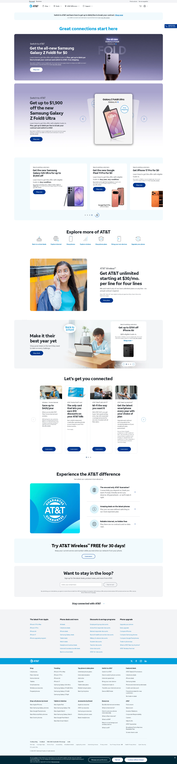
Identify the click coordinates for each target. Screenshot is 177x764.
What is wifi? (106, 728)
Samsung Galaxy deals (67, 635)
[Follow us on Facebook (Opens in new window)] (136, 661)
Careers (128, 717)
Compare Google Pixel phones (129, 638)
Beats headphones (84, 717)
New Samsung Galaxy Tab (62, 708)
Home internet (34, 678)
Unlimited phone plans (85, 672)
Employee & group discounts (99, 624)
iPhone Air (33, 631)
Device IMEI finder (107, 691)
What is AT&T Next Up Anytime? (130, 645)
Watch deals (64, 641)
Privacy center (104, 744)
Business (39, 1)
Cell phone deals (65, 628)
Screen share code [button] (132, 732)
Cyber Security (142, 744)
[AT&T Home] (34, 6)
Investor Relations (131, 711)
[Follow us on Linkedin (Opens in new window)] (145, 661)
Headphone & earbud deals (68, 645)
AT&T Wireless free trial (127, 648)
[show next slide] (133, 364)
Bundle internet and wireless (111, 704)
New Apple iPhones (36, 704)
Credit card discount (132, 688)
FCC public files (34, 747)
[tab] (85, 215)
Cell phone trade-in (108, 685)
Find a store (133, 1)
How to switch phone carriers (111, 675)
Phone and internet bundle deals (136, 685)
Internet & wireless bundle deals (70, 648)
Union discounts (95, 648)
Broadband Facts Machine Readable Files (134, 728)
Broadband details (69, 744)
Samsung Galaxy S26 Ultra (62, 685)
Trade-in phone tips (126, 641)
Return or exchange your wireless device (110, 723)
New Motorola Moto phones (38, 714)
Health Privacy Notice (130, 744)
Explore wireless (85, 244)
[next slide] (144, 119)
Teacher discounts (96, 645)
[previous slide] (83, 119)
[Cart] (140, 6)
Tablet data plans (83, 685)
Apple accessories (83, 704)
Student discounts (96, 641)
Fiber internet (34, 675)
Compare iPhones (125, 631)
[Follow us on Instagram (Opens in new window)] (140, 661)
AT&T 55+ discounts (96, 652)
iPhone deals (64, 631)
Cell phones (33, 672)
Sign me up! (110, 584)
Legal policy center (81, 744)
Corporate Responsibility (134, 714)
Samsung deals (131, 681)
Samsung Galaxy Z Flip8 (61, 694)
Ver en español (143, 1)
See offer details (105, 17)
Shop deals (36, 353)
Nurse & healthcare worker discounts (101, 635)
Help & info (129, 721)
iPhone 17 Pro (34, 628)
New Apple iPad (59, 704)
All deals (62, 624)
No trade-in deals (131, 696)
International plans (84, 675)
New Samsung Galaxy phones (39, 708)
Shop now (36, 70)
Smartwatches (34, 685)
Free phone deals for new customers (134, 692)
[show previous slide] (124, 364)
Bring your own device (109, 681)
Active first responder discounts (100, 628)
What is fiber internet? (109, 716)
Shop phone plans (101, 244)
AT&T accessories (83, 708)
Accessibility (59, 744)
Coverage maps (41, 744)
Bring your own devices (119, 244)
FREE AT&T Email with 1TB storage (56, 741)
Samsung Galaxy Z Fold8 (61, 691)
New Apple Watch (59, 711)
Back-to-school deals (39, 244)
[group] (40, 668)
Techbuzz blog (33, 741)
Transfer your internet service (111, 688)
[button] (97, 215)
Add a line (81, 678)
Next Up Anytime (83, 691)
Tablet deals (63, 638)
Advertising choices (93, 744)
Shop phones (71, 244)
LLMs (68, 741)
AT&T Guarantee (131, 724)
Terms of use (50, 744)
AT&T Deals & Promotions (134, 672)
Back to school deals (66, 652)
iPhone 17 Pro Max (35, 624)
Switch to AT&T (107, 672)
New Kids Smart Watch (61, 721)
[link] (135, 492)
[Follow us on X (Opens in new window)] (131, 661)
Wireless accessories (36, 688)
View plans (106, 300)
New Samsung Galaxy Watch (63, 714)
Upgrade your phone (138, 244)
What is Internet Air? (108, 708)
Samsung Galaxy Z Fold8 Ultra (63, 688)
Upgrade (80, 681)
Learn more (48, 449)
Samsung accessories (85, 711)
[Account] (146, 6)
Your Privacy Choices (115, 744)
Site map (32, 744)
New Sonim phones (36, 717)
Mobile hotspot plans (84, 688)
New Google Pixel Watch (61, 717)
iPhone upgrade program (38, 638)
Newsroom (129, 708)
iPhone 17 (33, 635)
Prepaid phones (35, 691)
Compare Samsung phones (128, 635)
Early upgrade (124, 628)
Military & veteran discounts (99, 638)
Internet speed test (108, 678)
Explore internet (56, 244)
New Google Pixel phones (38, 711)
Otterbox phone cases (85, 714)
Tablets (32, 681)
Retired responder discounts (99, 631)
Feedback (42, 741)
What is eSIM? (106, 719)
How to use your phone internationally (109, 712)
